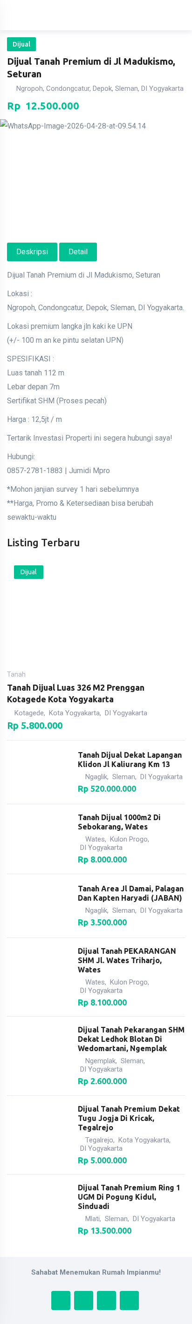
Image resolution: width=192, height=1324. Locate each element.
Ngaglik (96, 777)
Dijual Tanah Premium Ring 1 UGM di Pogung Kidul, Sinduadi (129, 1196)
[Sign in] (142, 15)
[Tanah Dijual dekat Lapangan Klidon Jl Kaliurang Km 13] (38, 772)
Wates (95, 839)
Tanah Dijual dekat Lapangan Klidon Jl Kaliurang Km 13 (130, 759)
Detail (78, 251)
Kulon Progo (129, 839)
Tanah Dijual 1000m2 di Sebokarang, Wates (119, 822)
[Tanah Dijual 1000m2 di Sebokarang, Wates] (38, 839)
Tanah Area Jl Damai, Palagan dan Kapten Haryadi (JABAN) (131, 893)
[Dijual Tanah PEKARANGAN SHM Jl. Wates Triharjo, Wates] (38, 977)
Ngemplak (100, 1061)
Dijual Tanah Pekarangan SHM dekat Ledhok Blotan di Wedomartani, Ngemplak (131, 1038)
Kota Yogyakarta (74, 713)
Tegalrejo (99, 1140)
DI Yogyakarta (126, 713)
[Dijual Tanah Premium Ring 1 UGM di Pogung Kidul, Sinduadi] (38, 1209)
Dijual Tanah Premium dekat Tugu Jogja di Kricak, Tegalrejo (129, 1118)
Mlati (92, 1219)
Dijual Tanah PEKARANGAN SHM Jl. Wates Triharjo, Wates (127, 960)
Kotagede (29, 713)
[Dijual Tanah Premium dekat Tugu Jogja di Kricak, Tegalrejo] (38, 1135)
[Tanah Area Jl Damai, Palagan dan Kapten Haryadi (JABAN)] (38, 906)
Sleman (123, 777)
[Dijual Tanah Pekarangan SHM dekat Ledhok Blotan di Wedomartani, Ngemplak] (38, 1055)
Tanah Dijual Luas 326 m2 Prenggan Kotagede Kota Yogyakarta (75, 693)
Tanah (16, 674)
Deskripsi (32, 251)
